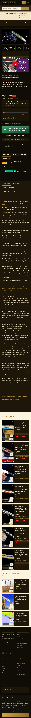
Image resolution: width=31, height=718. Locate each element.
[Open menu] (19, 2)
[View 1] (5, 48)
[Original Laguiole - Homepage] (8, 3)
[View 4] (26, 48)
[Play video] (15, 64)
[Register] (24, 2)
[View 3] (19, 48)
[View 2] (12, 48)
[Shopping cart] (27, 2)
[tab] (6, 183)
